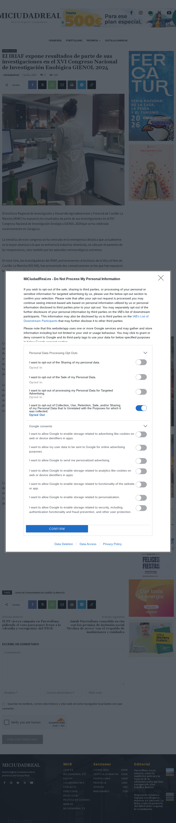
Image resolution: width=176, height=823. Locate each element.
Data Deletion (64, 544)
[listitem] (88, 353)
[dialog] (88, 411)
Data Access (88, 544)
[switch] (141, 362)
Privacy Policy (112, 544)
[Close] (162, 279)
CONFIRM (57, 528)
